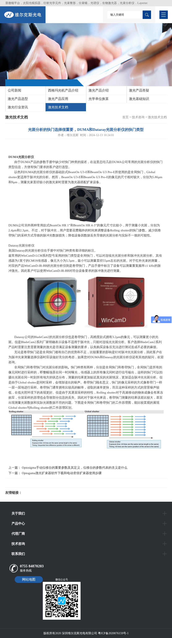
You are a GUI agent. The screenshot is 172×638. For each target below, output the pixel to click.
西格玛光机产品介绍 (63, 90)
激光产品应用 (58, 99)
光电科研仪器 (34, 492)
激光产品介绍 (99, 90)
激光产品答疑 (139, 90)
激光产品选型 (18, 99)
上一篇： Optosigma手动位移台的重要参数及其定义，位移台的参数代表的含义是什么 (67, 467)
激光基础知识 (139, 99)
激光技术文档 (58, 107)
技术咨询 (138, 117)
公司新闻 (14, 90)
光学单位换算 (99, 99)
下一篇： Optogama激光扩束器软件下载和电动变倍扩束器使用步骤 (55, 473)
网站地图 (28, 579)
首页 (125, 117)
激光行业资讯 (18, 107)
